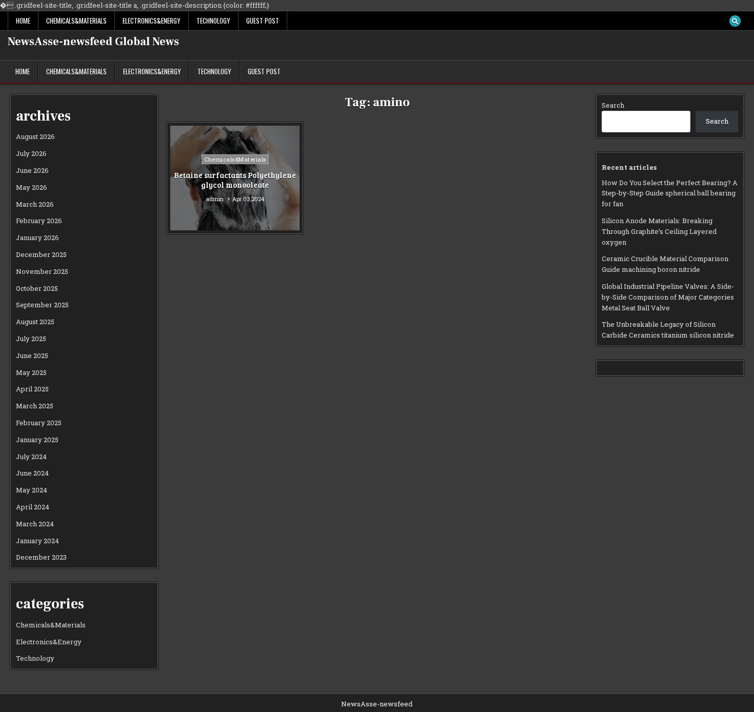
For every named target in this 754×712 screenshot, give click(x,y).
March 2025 (34, 405)
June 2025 (32, 355)
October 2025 (37, 288)
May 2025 (31, 372)
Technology (213, 20)
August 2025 (35, 321)
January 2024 (37, 540)
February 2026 (39, 220)
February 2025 (39, 422)
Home (23, 20)
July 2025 (31, 338)
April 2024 (32, 506)
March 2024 (35, 523)
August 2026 (35, 136)
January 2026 (37, 237)
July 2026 (31, 153)
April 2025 (32, 388)
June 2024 (32, 473)
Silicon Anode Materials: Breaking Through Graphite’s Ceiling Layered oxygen (659, 231)
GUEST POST (262, 20)
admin (215, 198)
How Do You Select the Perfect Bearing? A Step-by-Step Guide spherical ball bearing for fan (670, 193)
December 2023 (41, 557)
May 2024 (31, 490)
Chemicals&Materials (76, 20)
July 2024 (31, 456)
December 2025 (41, 254)
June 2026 (32, 170)
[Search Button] (735, 21)
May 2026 (31, 187)
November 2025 (42, 271)
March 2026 (35, 204)
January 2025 (37, 439)
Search (613, 105)
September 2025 (42, 304)
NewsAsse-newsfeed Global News (93, 41)
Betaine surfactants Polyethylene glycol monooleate (235, 180)
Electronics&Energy (152, 20)
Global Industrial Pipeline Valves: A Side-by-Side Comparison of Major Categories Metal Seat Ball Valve (668, 297)
